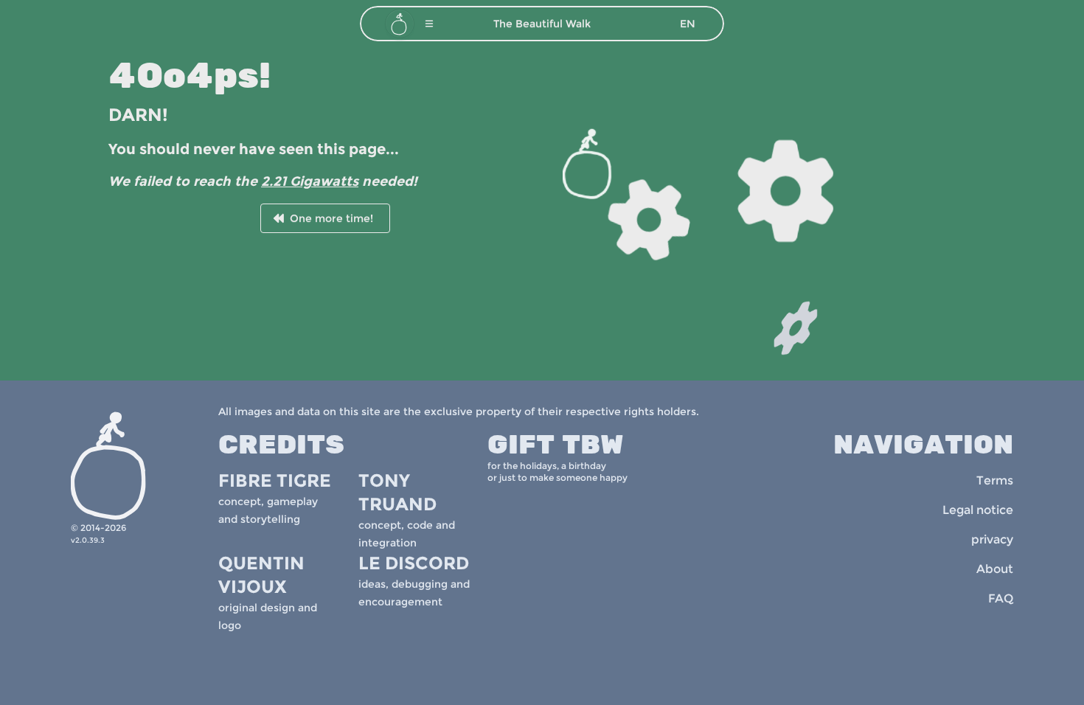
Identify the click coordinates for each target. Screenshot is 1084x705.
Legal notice (977, 510)
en (687, 23)
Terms (994, 480)
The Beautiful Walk (542, 23)
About (994, 569)
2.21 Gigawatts (309, 181)
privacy (992, 539)
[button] (429, 23)
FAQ (1000, 598)
